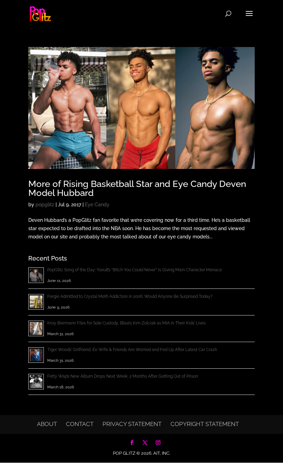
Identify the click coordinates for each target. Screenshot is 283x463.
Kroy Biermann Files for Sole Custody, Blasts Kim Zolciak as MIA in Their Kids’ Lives (126, 323)
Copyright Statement (204, 424)
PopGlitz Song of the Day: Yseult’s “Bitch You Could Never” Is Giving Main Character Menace (134, 269)
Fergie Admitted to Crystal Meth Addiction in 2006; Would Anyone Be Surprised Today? (130, 296)
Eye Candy (97, 204)
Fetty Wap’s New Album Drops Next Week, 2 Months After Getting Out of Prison (122, 376)
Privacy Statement (132, 424)
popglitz (45, 204)
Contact (80, 424)
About (47, 424)
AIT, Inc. (161, 453)
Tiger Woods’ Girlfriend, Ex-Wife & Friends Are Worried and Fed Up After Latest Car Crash (132, 349)
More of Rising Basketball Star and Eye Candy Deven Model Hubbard (137, 188)
